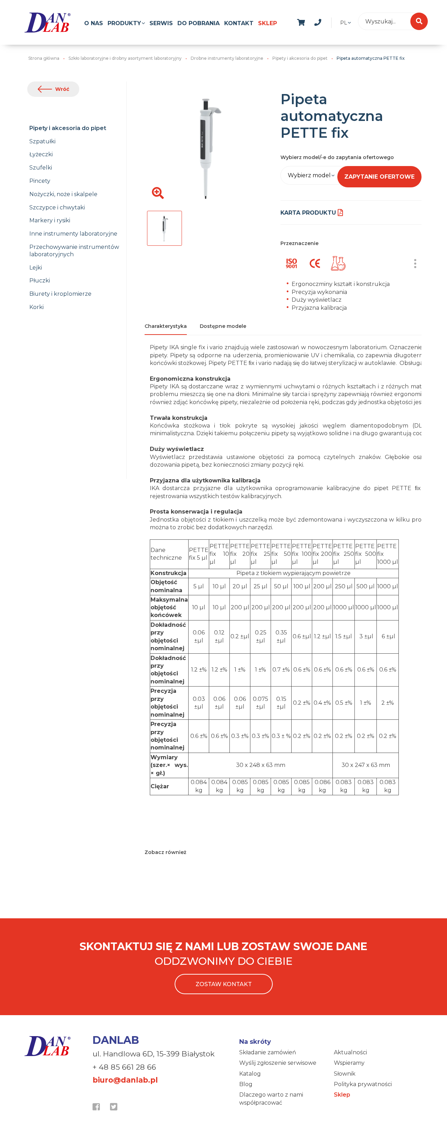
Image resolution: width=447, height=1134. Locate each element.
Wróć (62, 89)
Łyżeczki (41, 154)
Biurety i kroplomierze (60, 293)
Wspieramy (349, 1063)
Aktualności (350, 1052)
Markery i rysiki (49, 220)
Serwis (161, 23)
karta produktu (308, 212)
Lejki (35, 267)
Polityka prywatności (363, 1084)
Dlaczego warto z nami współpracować (271, 1098)
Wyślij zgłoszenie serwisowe (277, 1063)
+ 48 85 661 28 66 (124, 1067)
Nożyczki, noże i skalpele (63, 194)
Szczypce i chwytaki (57, 207)
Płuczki (39, 280)
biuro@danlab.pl (125, 1080)
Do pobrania (198, 23)
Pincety (39, 181)
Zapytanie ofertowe (379, 176)
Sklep (267, 23)
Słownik (345, 1073)
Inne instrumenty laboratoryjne (73, 233)
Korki (36, 307)
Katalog (250, 1073)
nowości (334, 21)
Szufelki (40, 167)
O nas (93, 23)
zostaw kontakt (224, 984)
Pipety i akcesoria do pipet (67, 128)
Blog (245, 1084)
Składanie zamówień (267, 1052)
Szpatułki (42, 141)
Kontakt (239, 23)
